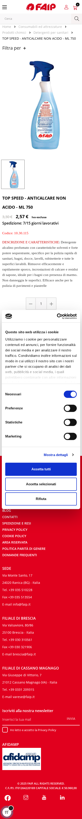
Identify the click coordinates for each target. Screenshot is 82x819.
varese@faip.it (24, 697)
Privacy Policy (14, 529)
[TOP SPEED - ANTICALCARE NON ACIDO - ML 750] (13, 174)
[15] (51, 303)
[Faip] (41, 6)
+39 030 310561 (20, 640)
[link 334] (8, 798)
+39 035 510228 (20, 590)
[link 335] (26, 798)
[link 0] (58, 316)
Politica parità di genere (24, 548)
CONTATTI (10, 517)
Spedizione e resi (16, 523)
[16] (31, 303)
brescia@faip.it (24, 654)
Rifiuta (41, 499)
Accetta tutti (41, 469)
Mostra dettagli (56, 455)
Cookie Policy (14, 536)
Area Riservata (14, 542)
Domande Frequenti (19, 555)
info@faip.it (22, 604)
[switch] (70, 408)
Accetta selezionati (41, 484)
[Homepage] (8, 26)
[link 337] (62, 798)
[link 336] (44, 798)
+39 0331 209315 (21, 689)
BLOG (6, 510)
